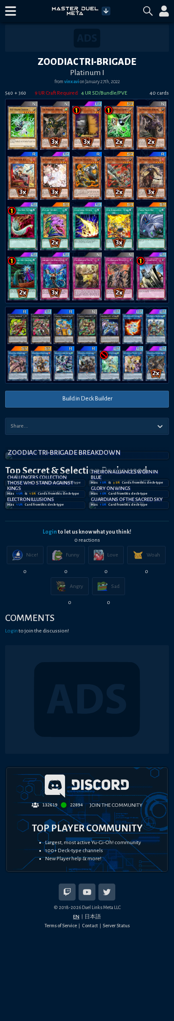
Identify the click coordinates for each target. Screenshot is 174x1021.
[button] (10, 11)
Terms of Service (60, 925)
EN (76, 917)
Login (50, 532)
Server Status (116, 925)
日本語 (92, 917)
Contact (90, 925)
